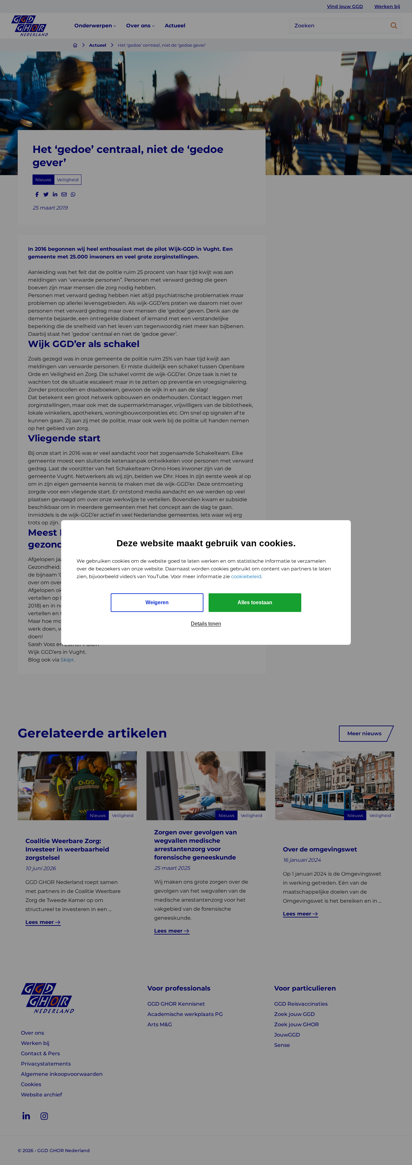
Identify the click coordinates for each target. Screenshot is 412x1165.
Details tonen (206, 623)
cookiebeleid (246, 576)
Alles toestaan (255, 602)
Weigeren (157, 602)
